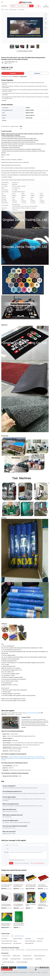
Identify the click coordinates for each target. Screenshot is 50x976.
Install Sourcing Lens (7, 969)
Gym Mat (15, 941)
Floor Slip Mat (5, 958)
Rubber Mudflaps (27, 758)
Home (2, 9)
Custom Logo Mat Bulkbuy (22, 962)
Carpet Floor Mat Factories (39, 955)
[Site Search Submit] (31, 6)
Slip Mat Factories (16, 955)
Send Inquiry (13, 73)
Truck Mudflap (28, 938)
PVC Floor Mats (40, 938)
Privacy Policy (44, 972)
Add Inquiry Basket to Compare (25, 51)
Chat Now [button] (38, 73)
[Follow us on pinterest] (48, 967)
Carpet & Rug (39, 941)
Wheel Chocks (12, 758)
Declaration (39, 972)
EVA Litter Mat (4, 938)
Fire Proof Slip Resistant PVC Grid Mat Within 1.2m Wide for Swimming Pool (18, 906)
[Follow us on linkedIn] (35, 969)
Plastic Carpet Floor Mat (15, 958)
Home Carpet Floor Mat (28, 958)
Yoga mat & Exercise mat (6, 943)
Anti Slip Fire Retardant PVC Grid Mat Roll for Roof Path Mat (6, 906)
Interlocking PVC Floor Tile (30, 756)
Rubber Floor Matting (17, 938)
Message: (6, 852)
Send (11, 863)
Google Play (12, 967)
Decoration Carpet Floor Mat (8, 962)
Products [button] (13, 5)
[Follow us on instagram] (44, 967)
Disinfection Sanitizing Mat (30, 941)
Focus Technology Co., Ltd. (16, 972)
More (2, 964)
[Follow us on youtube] (46, 967)
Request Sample (23, 76)
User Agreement (32, 972)
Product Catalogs (19, 936)
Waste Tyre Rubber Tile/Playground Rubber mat (7, 941)
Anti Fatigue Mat (19, 758)
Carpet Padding (21, 9)
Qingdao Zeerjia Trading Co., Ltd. (11, 61)
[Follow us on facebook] (40, 967)
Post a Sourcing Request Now (37, 863)
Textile (6, 9)
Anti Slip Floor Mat (13, 756)
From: (7, 845)
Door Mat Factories (6, 955)
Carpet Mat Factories (27, 955)
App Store (4, 967)
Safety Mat (6, 758)
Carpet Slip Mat (38, 958)
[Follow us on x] (42, 967)
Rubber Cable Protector (36, 758)
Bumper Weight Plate (29, 943)
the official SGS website (32, 712)
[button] (2, 2)
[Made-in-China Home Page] (25, 2)
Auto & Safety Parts (17, 943)
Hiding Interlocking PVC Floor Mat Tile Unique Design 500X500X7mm (6, 925)
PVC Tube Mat (20, 756)
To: (7, 848)
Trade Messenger (22, 967)
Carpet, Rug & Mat (12, 9)
